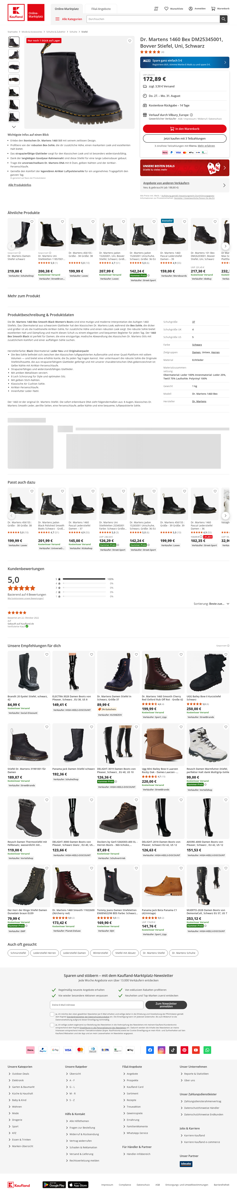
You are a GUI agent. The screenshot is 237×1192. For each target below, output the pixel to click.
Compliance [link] (125, 1184)
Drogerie (17, 1119)
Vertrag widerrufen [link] (81, 1140)
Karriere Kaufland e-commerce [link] (202, 1142)
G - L (72, 1087)
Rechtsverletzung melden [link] (84, 1160)
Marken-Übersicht (22, 1146)
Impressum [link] (107, 1184)
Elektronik (18, 1080)
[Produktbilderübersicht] (14, 82)
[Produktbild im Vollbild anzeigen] (79, 82)
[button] (85, 579)
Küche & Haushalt (22, 1093)
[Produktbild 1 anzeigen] (13, 42)
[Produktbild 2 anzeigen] (13, 54)
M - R (73, 1093)
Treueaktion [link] (134, 1106)
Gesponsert (13, 253)
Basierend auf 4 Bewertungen (27, 594)
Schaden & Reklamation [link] (83, 1147)
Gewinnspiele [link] (135, 1113)
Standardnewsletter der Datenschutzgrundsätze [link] (88, 1016)
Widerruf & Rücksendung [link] (84, 1134)
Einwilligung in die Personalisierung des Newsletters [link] (103, 1027)
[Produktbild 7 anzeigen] (13, 117)
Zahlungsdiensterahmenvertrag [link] (202, 1101)
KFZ (14, 1133)
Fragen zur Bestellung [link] (82, 1127)
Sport (15, 1126)
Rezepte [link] (131, 1100)
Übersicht (75, 1073)
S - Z (72, 1100)
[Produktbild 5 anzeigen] (13, 92)
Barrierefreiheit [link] (221, 1184)
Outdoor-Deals (20, 1073)
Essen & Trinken (21, 1139)
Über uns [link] (189, 1080)
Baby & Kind (19, 1100)
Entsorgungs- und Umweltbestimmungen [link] (187, 1184)
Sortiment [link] (132, 1093)
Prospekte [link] (132, 1080)
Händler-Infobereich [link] (138, 1154)
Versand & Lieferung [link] (81, 1154)
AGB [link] (157, 1184)
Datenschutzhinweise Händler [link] (201, 1107)
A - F (72, 1080)
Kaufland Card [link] (135, 1087)
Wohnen (17, 1106)
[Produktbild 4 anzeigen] (13, 79)
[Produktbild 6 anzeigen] (13, 104)
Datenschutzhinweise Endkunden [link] (203, 1114)
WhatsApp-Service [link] (137, 1133)
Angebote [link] (132, 1073)
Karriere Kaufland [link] (194, 1135)
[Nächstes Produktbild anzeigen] (14, 127)
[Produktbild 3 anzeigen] (13, 67)
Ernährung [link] (133, 1119)
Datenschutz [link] (143, 1184)
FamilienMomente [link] (137, 1126)
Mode (15, 1113)
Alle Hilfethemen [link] (79, 1121)
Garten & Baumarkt (23, 1087)
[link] (101, 8)
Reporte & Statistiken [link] (196, 1073)
